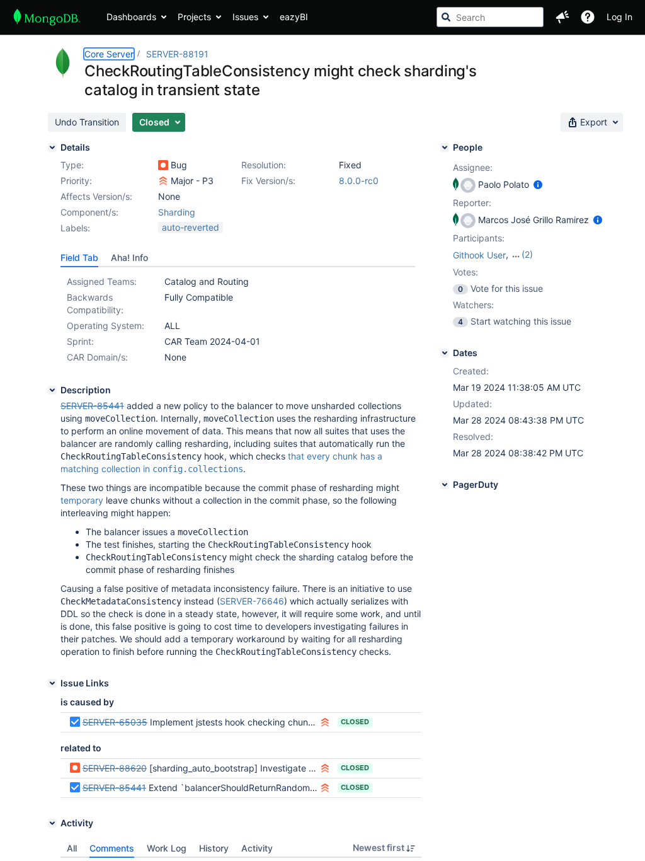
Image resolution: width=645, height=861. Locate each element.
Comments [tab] (111, 848)
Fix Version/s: (268, 180)
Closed (355, 721)
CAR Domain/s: (97, 357)
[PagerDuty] (444, 484)
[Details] (52, 147)
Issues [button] (245, 16)
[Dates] (444, 353)
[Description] (52, 390)
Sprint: (80, 341)
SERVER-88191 (177, 54)
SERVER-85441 (114, 787)
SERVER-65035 (115, 722)
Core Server (109, 54)
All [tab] (72, 848)
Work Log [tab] (166, 848)
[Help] (588, 17)
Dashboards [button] (131, 16)
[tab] (79, 257)
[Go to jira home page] (47, 17)
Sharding (176, 212)
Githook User (479, 255)
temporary (81, 500)
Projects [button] (194, 16)
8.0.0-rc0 (359, 180)
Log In (619, 16)
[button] (562, 17)
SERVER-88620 (115, 768)
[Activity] (52, 823)
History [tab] (214, 848)
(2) (527, 254)
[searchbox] (490, 17)
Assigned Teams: (102, 281)
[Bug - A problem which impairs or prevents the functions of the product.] (163, 165)
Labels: (75, 227)
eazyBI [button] (294, 16)
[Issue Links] (52, 683)
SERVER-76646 (252, 601)
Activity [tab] (257, 848)
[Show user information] (538, 184)
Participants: (479, 238)
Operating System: (105, 325)
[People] (444, 147)
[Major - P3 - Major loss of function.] (163, 181)
